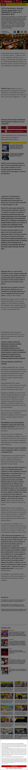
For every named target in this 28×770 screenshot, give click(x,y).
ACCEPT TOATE (14, 766)
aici (16, 752)
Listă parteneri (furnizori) (4, 763)
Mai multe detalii (6, 747)
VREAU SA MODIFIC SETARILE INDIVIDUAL (14, 768)
